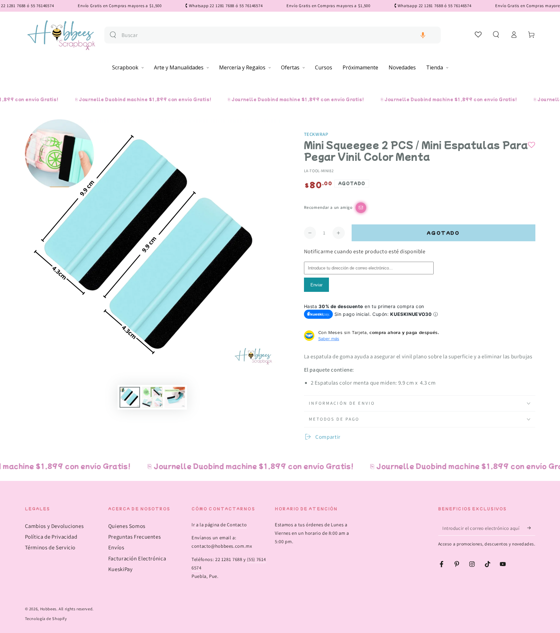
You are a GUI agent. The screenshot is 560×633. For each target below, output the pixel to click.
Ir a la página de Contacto (219, 524)
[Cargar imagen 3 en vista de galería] (175, 397)
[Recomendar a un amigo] (361, 207)
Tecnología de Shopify (46, 618)
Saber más (328, 338)
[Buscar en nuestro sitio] (113, 34)
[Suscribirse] (531, 527)
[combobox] (279, 35)
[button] (423, 35)
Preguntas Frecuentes (134, 536)
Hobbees (48, 609)
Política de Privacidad (51, 536)
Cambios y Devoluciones (54, 526)
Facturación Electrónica (137, 558)
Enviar (316, 284)
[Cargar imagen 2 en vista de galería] (152, 397)
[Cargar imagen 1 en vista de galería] (130, 397)
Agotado (443, 233)
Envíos (116, 547)
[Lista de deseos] (478, 34)
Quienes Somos (127, 526)
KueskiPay (120, 569)
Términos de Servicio (50, 547)
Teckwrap (316, 134)
